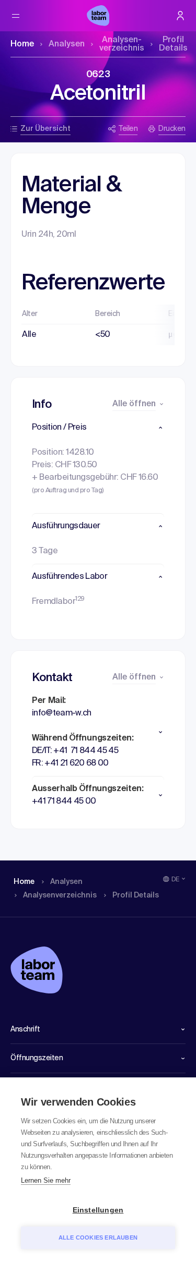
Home (22, 44)
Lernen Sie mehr (46, 1180)
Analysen (67, 44)
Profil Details (173, 44)
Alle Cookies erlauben (98, 1237)
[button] (98, 427)
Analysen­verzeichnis (121, 44)
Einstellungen (98, 1210)
